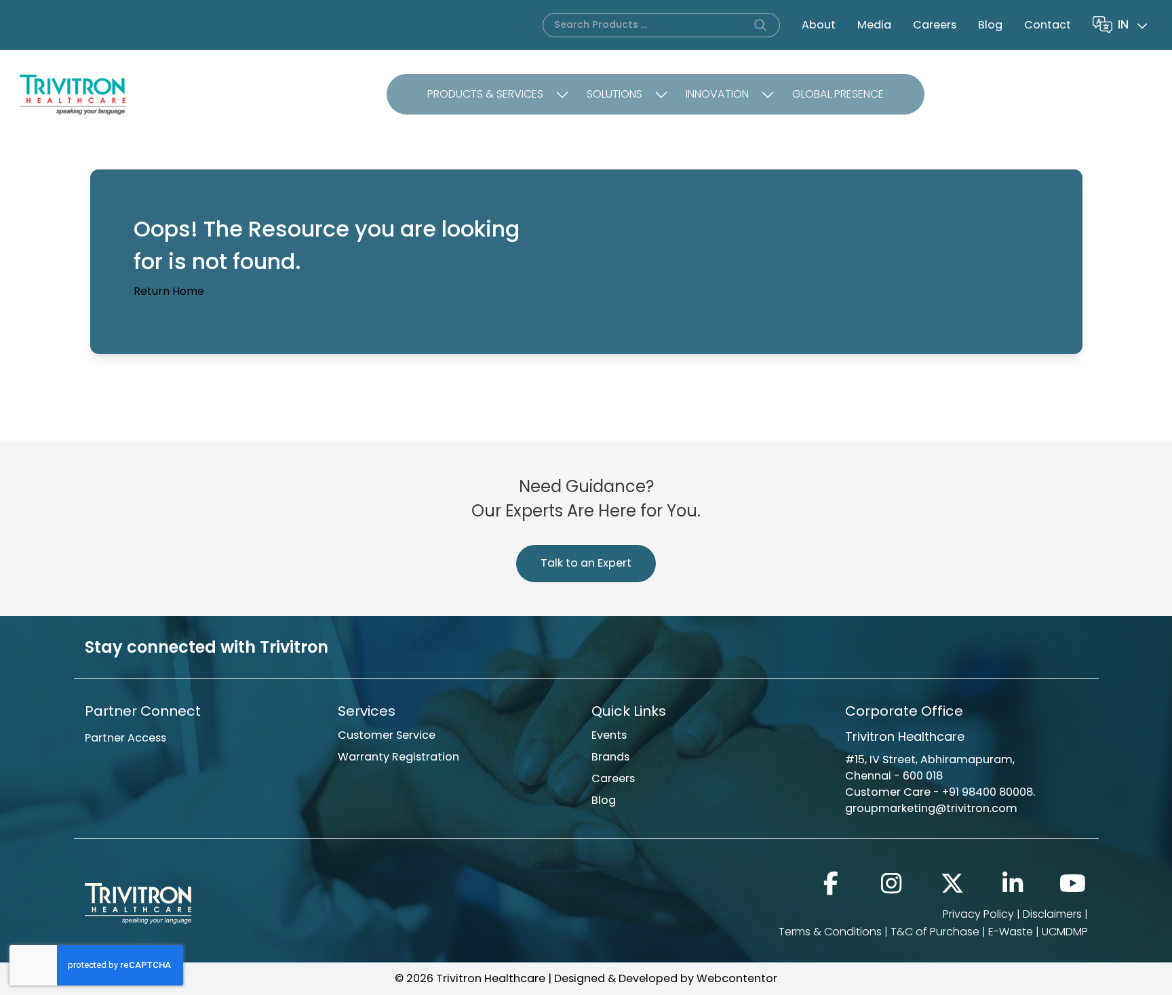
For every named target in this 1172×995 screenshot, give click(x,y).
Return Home (169, 291)
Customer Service (386, 735)
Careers (934, 25)
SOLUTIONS (614, 94)
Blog (990, 25)
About (819, 25)
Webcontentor (737, 978)
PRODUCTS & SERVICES (485, 94)
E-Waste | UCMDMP (1038, 931)
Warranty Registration (398, 757)
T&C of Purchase (935, 931)
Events (609, 735)
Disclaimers (1052, 914)
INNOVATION (717, 94)
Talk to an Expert (586, 563)
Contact (1047, 25)
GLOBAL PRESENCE (838, 94)
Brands (610, 757)
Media (874, 25)
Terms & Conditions (830, 931)
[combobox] (1134, 25)
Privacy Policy (978, 914)
